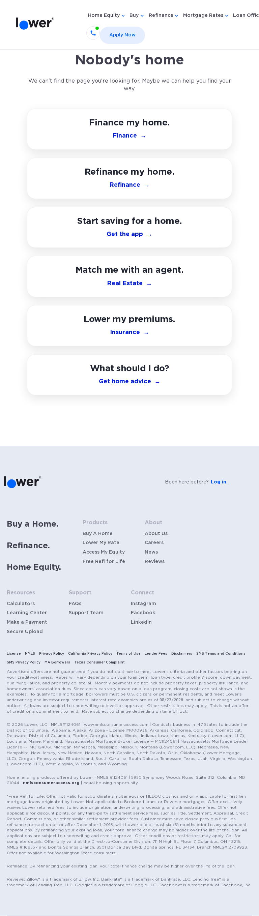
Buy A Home (98, 533)
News (151, 552)
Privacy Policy (51, 653)
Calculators (21, 603)
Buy (134, 15)
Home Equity (104, 15)
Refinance (161, 15)
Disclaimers (181, 653)
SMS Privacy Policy (23, 662)
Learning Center (27, 613)
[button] (129, 374)
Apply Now (122, 35)
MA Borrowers (57, 662)
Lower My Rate (101, 542)
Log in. (219, 482)
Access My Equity (104, 552)
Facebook (143, 613)
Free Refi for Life (104, 561)
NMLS (30, 653)
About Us (156, 533)
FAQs (75, 603)
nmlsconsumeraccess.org (51, 783)
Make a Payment (27, 622)
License (14, 653)
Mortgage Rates (203, 15)
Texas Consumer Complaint (99, 662)
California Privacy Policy (90, 653)
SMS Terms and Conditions (221, 653)
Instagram (143, 603)
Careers (154, 542)
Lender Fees (156, 653)
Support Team (86, 613)
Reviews (155, 561)
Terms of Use (128, 653)
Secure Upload (25, 631)
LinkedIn (141, 622)
